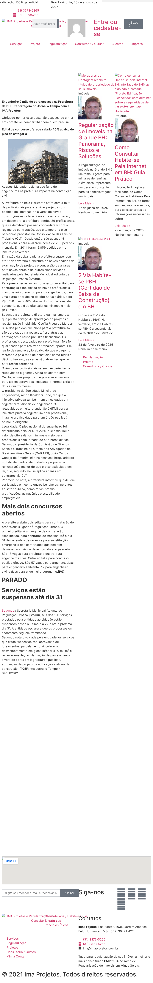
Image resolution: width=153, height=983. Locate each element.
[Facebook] (121, 894)
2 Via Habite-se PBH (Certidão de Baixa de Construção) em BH (94, 291)
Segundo (8, 610)
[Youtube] (141, 894)
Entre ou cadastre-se (107, 27)
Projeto (35, 44)
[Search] (58, 23)
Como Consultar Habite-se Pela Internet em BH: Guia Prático (130, 163)
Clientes (117, 44)
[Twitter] (121, 904)
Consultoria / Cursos (89, 44)
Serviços (16, 44)
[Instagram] (131, 894)
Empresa (136, 44)
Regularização (58, 44)
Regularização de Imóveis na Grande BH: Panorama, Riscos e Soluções (96, 141)
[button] (127, 1)
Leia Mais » (86, 203)
